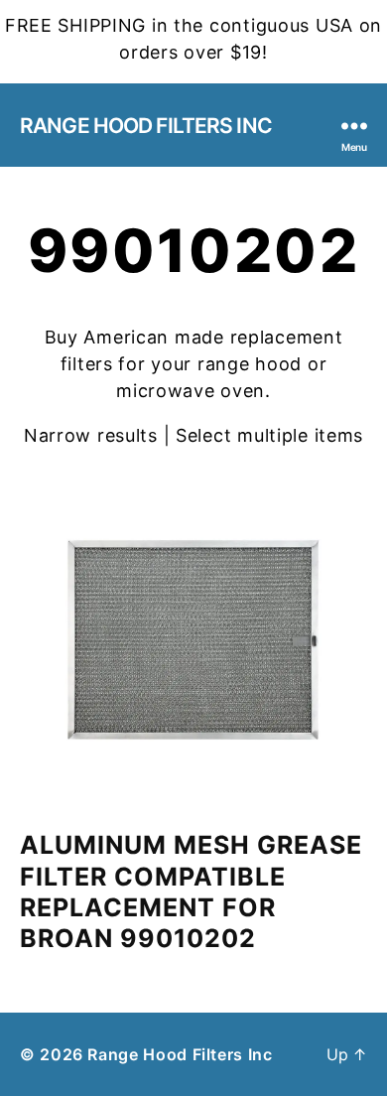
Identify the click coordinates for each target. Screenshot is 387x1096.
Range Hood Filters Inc (146, 125)
